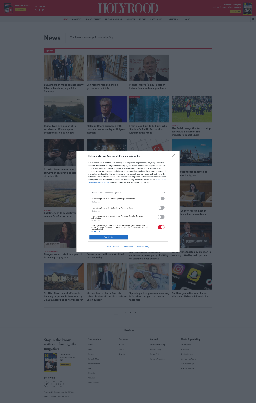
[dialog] (128, 201)
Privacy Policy (143, 247)
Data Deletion (113, 247)
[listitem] (128, 192)
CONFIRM (109, 237)
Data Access (128, 247)
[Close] (174, 156)
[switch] (161, 198)
